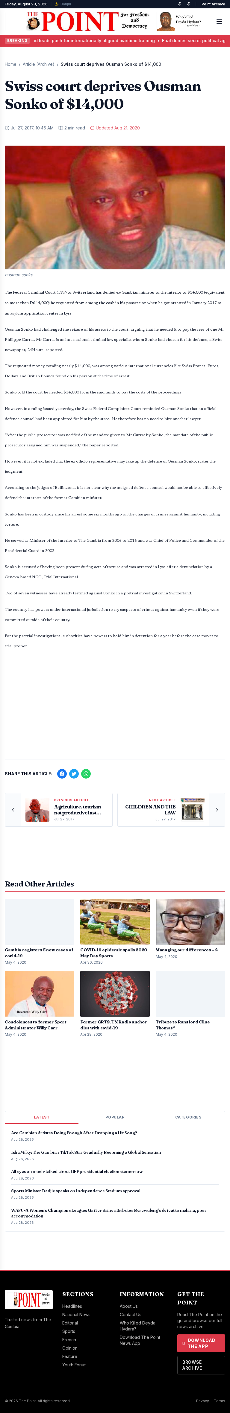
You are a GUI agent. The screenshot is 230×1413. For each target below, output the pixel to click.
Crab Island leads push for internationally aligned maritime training (70, 40)
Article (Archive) (39, 64)
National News (76, 1314)
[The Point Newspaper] (188, 4)
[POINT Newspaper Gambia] (179, 4)
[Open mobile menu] (219, 22)
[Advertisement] (115, 708)
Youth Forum (74, 1364)
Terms (219, 1401)
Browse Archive (192, 1365)
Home (10, 64)
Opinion (70, 1348)
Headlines (72, 1306)
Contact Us (130, 1314)
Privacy (202, 1401)
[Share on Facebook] (62, 774)
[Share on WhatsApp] (86, 774)
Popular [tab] (114, 1117)
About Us (129, 1306)
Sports (68, 1331)
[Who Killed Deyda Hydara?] (181, 21)
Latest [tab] (42, 1117)
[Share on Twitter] (74, 774)
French (69, 1339)
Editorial (70, 1322)
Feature (69, 1356)
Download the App (202, 1343)
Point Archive (213, 4)
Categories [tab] (188, 1117)
